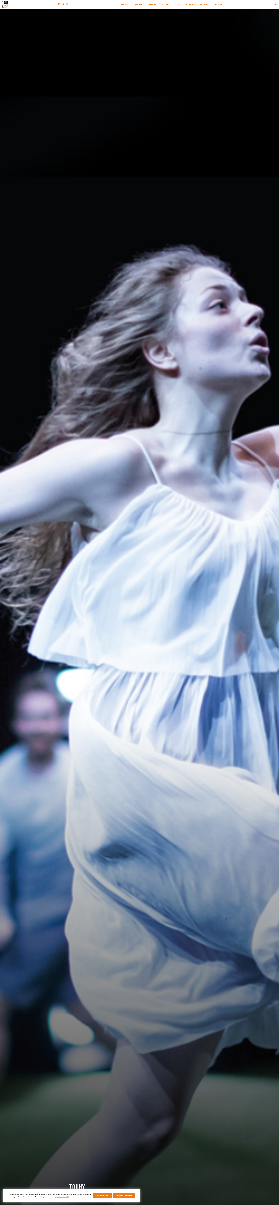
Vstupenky (190, 4)
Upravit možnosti (61, 1197)
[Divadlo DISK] (5, 4)
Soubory (165, 4)
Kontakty (218, 4)
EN (275, 4)
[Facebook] (59, 4)
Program (138, 4)
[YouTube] (63, 4)
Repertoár (151, 4)
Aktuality (125, 4)
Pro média (204, 4)
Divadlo (177, 4)
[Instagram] (67, 4)
